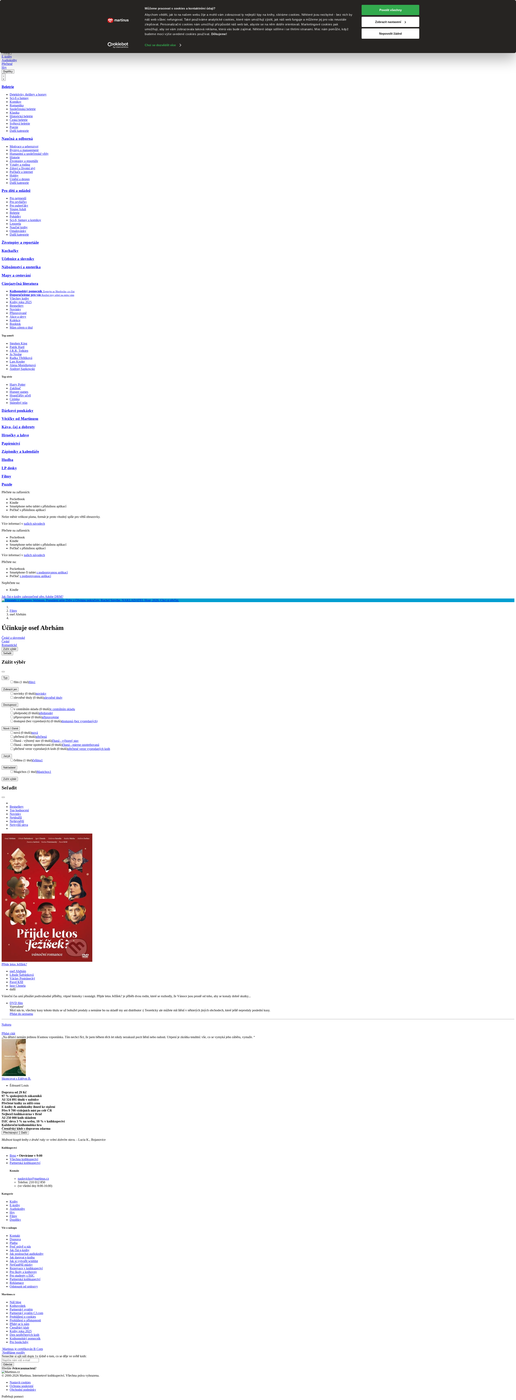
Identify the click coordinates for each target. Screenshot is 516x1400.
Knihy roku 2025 (21, 302)
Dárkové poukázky (17, 410)
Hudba (7, 460)
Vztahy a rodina (20, 164)
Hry (4, 67)
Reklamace (17, 1282)
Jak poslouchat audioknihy (27, 1253)
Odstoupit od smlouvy (24, 1286)
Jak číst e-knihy (19, 1250)
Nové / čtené (10, 728)
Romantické (9, 645)
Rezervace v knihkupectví (26, 1268)
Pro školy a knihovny (23, 1272)
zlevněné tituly (53, 697)
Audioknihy (9, 60)
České (5, 641)
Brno (13, 1155)
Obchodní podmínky (23, 1389)
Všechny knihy (19, 298)
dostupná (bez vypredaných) (79, 721)
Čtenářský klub (19, 1327)
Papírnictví (11, 443)
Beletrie (8, 87)
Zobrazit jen (10, 689)
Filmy (6, 476)
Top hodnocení (19, 810)
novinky (41, 693)
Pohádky (15, 216)
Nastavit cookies (20, 1382)
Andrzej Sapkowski (22, 369)
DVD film (16, 1003)
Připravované (18, 313)
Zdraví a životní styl (22, 168)
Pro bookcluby (19, 1342)
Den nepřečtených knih (24, 1335)
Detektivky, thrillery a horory (28, 94)
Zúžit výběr (9, 779)
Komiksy (15, 101)
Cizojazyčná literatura (20, 283)
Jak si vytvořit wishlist (24, 1261)
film (32, 682)
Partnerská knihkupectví (25, 1163)
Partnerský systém (21, 1309)
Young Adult (18, 209)
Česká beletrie (19, 120)
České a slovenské (13, 637)
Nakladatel (9, 767)
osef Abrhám (18, 971)
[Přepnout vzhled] (4, 77)
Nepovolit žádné (390, 33)
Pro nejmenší (18, 198)
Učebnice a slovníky (18, 259)
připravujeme (50, 717)
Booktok (15, 324)
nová (35, 732)
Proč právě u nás (20, 1246)
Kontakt (15, 1235)
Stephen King (18, 343)
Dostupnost (10, 704)
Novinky (15, 309)
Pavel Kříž (16, 982)
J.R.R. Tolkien (19, 350)
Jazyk (6, 756)
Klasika (14, 112)
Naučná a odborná (17, 138)
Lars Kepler (17, 361)
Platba (14, 1243)
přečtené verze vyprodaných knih (89, 748)
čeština (37, 760)
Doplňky (8, 71)
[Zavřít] (3, 671)
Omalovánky (18, 231)
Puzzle (7, 484)
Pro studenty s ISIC (22, 1275)
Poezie (14, 127)
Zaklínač (15, 388)
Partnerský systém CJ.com (26, 1313)
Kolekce (15, 320)
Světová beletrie (20, 123)
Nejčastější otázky (21, 1264)
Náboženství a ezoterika (21, 267)
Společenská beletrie (23, 109)
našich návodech (34, 523)
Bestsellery (17, 305)
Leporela (15, 223)
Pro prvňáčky (18, 202)
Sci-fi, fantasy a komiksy (25, 220)
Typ (5, 677)
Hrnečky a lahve (15, 435)
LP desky (9, 468)
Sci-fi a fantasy (19, 98)
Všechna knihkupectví (24, 1159)
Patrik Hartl (17, 347)
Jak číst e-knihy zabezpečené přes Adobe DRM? (32, 596)
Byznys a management (24, 150)
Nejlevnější (17, 821)
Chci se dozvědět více (160, 45)
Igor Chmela (18, 985)
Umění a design (20, 179)
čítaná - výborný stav (65, 740)
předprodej (46, 713)
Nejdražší (16, 817)
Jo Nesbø (16, 354)
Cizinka (15, 399)
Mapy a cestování (16, 275)
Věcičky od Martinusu (20, 418)
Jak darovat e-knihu (22, 1257)
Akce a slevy (18, 316)
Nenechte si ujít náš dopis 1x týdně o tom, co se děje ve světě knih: (44, 1356)
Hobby (14, 175)
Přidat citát (8, 1033)
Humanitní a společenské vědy (29, 153)
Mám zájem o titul (21, 327)
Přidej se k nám (19, 1324)
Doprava (15, 1239)
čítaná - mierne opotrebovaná (80, 744)
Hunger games (19, 391)
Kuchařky (10, 251)
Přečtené (7, 64)
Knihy (14, 1201)
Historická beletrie (21, 116)
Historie (15, 157)
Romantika (17, 105)
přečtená (41, 736)
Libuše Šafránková (22, 974)
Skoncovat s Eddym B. (16, 1078)
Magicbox (44, 771)
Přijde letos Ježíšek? (14, 964)
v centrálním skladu (62, 709)
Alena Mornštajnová (23, 365)
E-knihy (7, 56)
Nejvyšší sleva (19, 824)
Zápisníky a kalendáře (20, 451)
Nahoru (6, 1024)
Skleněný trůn (18, 402)
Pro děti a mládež (16, 190)
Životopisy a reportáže (24, 161)
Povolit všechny (390, 10)
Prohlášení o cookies (23, 1316)
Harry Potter (17, 384)
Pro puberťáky (19, 205)
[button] (262, 1007)
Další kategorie (19, 130)
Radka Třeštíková (21, 358)
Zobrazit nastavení (388, 22)
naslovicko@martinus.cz (33, 1178)
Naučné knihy (19, 227)
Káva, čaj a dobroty (18, 427)
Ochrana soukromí (21, 1386)
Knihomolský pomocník (25, 1338)
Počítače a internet (21, 172)
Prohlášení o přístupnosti (25, 1320)
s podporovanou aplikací (52, 572)
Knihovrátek (18, 1305)
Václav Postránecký (22, 978)
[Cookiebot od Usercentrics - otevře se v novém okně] (118, 45)
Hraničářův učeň (20, 395)
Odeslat (7, 1364)
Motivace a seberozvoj (24, 146)
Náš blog (15, 1302)
